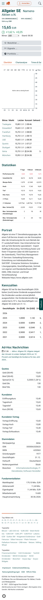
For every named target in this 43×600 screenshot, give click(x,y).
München (6, 155)
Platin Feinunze (30, 539)
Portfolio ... (13, 54)
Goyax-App (26, 559)
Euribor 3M (11, 537)
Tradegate (6, 124)
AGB (23, 572)
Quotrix (5, 144)
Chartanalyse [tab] (21, 62)
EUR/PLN (28, 534)
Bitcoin (4, 531)
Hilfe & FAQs (31, 572)
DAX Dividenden (24, 553)
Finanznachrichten (9, 553)
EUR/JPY (19, 534)
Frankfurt (6, 132)
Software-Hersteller (32, 471)
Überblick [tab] (8, 62)
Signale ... (12, 48)
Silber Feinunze (16, 539)
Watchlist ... (13, 43)
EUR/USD (24, 531)
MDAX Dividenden (20, 556)
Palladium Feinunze (9, 542)
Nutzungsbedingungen (11, 572)
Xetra (4, 151)
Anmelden (26, 3)
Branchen (16, 559)
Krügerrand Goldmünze (26, 537)
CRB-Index (23, 542)
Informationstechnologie (27, 468)
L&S (4, 140)
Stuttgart (6, 147)
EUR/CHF (10, 534)
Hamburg (6, 136)
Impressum (6, 568)
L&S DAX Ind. (14, 531)
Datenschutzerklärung (20, 568)
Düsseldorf (7, 128)
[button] (4, 596)
